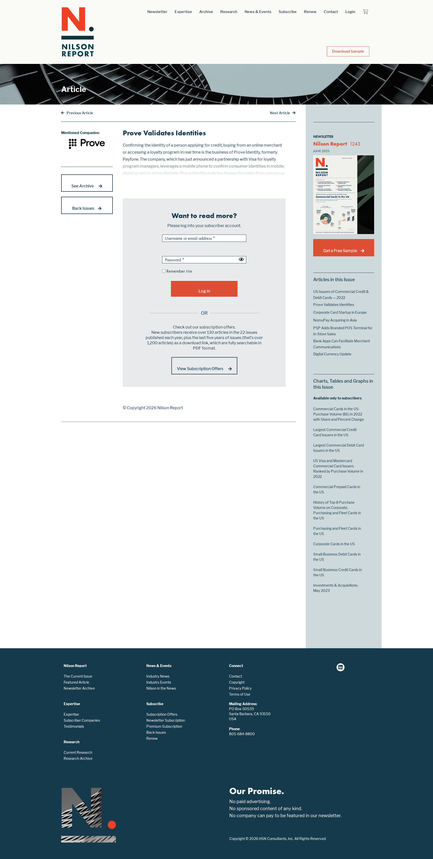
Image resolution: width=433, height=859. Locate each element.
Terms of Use (239, 694)
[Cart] (365, 11)
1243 (355, 143)
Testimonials (74, 726)
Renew (310, 11)
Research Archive (78, 758)
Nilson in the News (161, 688)
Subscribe (288, 11)
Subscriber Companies (82, 720)
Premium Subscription (164, 726)
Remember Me (178, 271)
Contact (331, 11)
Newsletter (157, 11)
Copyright (237, 682)
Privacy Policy (240, 688)
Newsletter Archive (79, 688)
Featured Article (76, 682)
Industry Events (158, 682)
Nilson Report (330, 143)
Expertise (183, 11)
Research (228, 11)
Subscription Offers (161, 714)
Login (350, 11)
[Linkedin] (341, 667)
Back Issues (156, 732)
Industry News (157, 676)
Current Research (78, 752)
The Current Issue (78, 676)
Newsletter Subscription (165, 720)
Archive (206, 11)
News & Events (258, 11)
